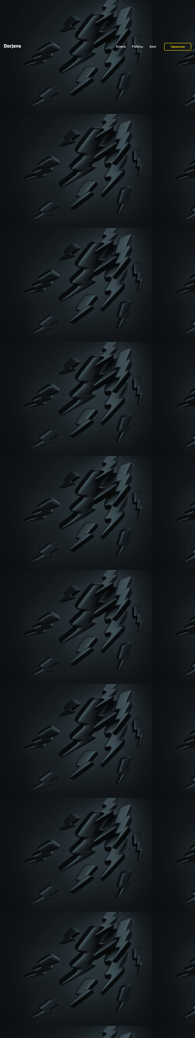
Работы (137, 46)
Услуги (120, 46)
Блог (153, 46)
